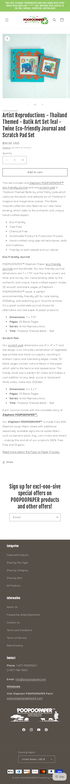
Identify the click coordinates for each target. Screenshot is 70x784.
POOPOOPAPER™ (29, 778)
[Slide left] (27, 104)
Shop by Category (17, 570)
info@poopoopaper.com (30, 679)
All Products (14, 585)
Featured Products (18, 554)
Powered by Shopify (48, 778)
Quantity (7, 153)
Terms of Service (17, 637)
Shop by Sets (14, 577)
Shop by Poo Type (17, 562)
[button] (7, 20)
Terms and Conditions (19, 630)
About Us (12, 607)
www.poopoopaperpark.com (25, 698)
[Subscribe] (56, 517)
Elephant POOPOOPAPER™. (20, 414)
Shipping (6, 148)
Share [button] (9, 462)
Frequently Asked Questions (23, 614)
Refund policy (15, 645)
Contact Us (13, 622)
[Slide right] (42, 104)
